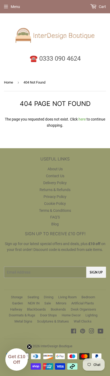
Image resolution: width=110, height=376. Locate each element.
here (82, 119)
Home (8, 82)
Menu (15, 7)
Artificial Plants (82, 303)
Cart (102, 7)
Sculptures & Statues (53, 321)
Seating (33, 297)
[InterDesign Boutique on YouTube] (100, 332)
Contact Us (55, 176)
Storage (17, 297)
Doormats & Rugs (22, 315)
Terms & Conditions (55, 210)
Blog (55, 224)
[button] (16, 359)
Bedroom (88, 297)
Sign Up (96, 272)
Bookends (58, 309)
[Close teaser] (29, 346)
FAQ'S (55, 217)
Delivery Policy (55, 183)
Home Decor (71, 315)
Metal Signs (23, 321)
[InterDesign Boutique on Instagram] (91, 332)
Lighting (91, 315)
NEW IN (34, 303)
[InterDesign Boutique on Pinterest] (82, 332)
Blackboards (36, 309)
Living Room (67, 297)
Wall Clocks (83, 321)
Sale (47, 303)
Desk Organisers (83, 309)
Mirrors (61, 303)
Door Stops (48, 315)
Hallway (16, 309)
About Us (55, 169)
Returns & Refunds (55, 190)
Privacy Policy (55, 197)
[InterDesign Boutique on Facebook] (73, 332)
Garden (17, 303)
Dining (48, 297)
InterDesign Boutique (56, 346)
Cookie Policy (55, 203)
